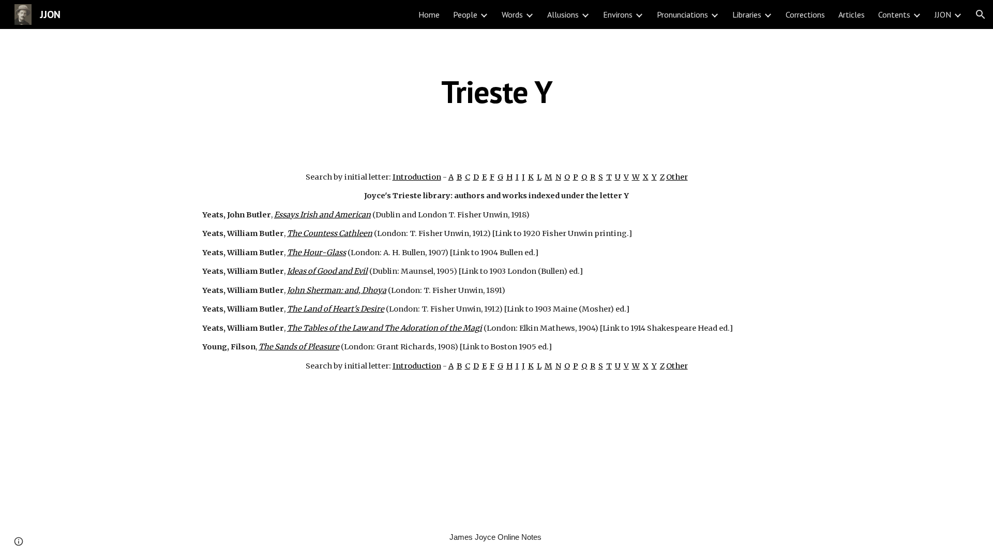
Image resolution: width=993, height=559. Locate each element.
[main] (496, 91)
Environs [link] (618, 14)
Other (677, 177)
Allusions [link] (563, 14)
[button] (980, 14)
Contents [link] (894, 14)
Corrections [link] (805, 14)
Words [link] (512, 14)
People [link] (465, 14)
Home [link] (429, 14)
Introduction (417, 177)
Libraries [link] (746, 14)
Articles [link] (851, 14)
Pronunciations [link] (682, 14)
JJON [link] (943, 14)
